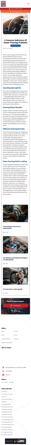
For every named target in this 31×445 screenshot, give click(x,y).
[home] (4, 4)
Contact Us (16, 339)
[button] (28, 4)
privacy (15, 335)
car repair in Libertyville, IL (17, 187)
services (16, 331)
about (3, 335)
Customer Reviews (6, 339)
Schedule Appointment (7, 342)
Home (3, 331)
